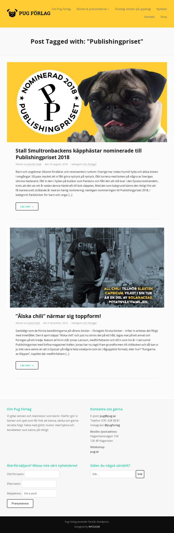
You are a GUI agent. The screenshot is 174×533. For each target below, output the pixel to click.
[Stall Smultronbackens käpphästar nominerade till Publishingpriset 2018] (87, 102)
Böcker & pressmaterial (92, 9)
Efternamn (14, 484)
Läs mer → (27, 206)
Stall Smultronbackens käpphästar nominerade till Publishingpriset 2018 (79, 154)
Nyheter (161, 9)
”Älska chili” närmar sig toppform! (58, 316)
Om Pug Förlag (61, 9)
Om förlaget (90, 164)
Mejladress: (14, 493)
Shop (163, 17)
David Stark (33, 323)
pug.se (94, 452)
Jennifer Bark (34, 164)
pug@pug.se (108, 416)
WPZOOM (94, 526)
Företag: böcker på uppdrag (133, 9)
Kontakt (149, 17)
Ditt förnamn (15, 474)
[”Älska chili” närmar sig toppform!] (87, 267)
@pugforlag (112, 425)
